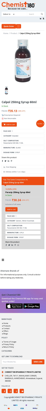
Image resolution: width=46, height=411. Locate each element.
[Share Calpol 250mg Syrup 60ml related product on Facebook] (6, 245)
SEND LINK (38, 362)
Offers (5, 331)
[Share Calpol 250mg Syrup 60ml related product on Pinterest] (15, 245)
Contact (6, 328)
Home (5, 33)
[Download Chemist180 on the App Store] (14, 306)
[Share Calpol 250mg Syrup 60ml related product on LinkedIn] (12, 245)
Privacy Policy (8, 344)
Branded (15, 136)
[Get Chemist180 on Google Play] (31, 306)
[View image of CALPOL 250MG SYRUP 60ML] (6, 90)
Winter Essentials (28, 221)
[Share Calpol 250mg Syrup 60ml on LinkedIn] (9, 160)
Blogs (5, 333)
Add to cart (10, 124)
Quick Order (9, 26)
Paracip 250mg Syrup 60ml (17, 192)
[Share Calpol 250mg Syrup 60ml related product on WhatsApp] (18, 245)
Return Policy (8, 347)
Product (14, 33)
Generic (18, 221)
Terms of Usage (9, 342)
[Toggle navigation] (18, 26)
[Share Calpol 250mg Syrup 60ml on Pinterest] (12, 160)
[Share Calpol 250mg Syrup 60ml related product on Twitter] (9, 245)
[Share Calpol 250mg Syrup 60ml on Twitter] (6, 160)
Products (6, 326)
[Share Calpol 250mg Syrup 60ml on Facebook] (3, 160)
